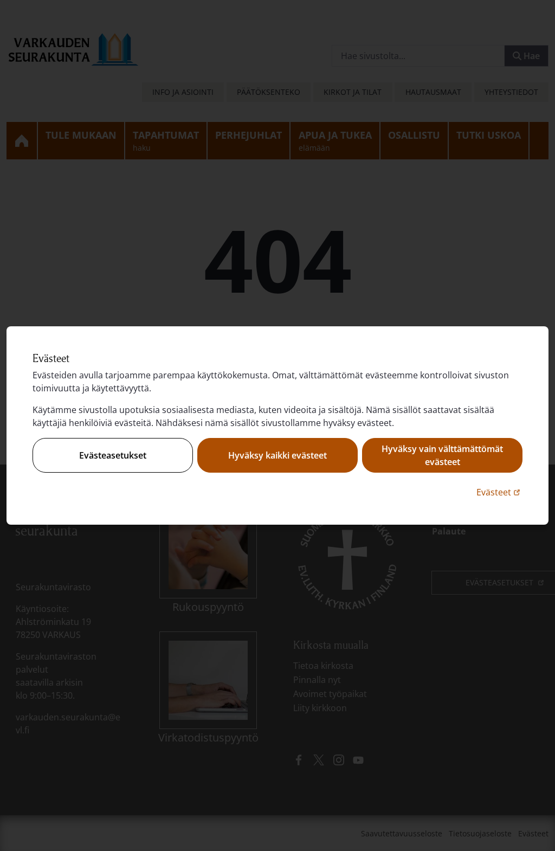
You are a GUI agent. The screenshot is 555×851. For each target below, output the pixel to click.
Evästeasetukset (112, 455)
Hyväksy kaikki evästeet (277, 455)
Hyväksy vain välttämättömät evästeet (442, 455)
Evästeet (499, 492)
